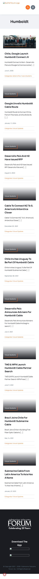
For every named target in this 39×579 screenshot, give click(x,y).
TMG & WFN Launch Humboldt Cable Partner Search (18, 368)
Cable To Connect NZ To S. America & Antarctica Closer (19, 209)
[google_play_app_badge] (19, 555)
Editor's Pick (17, 76)
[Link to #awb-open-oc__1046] (28, 7)
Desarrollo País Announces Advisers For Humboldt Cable (18, 312)
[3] (20, 518)
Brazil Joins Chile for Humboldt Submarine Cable (16, 421)
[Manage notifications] (4, 574)
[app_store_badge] (19, 549)
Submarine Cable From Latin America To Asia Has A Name (19, 474)
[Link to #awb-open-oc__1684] (33, 7)
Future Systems (26, 76)
